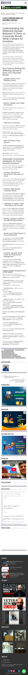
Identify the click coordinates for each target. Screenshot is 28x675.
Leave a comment (17, 23)
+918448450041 (5, 660)
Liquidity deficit (16, 356)
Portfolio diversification (8, 357)
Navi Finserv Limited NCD (15, 567)
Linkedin (14, 671)
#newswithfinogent (8, 508)
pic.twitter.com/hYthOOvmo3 (16, 516)
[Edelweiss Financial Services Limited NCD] (5, 563)
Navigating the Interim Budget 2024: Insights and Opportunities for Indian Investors (17, 574)
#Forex (10, 506)
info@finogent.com (7, 662)
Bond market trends (9, 349)
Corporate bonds (20, 349)
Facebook (9, 671)
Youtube (19, 671)
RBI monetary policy (20, 357)
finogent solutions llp (7, 351)
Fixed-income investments (8, 353)
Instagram (11, 671)
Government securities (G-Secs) (9, 354)
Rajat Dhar (5, 22)
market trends (19, 307)
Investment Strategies (10, 13)
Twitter (16, 671)
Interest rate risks (6, 356)
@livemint (6, 516)
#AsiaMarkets (15, 506)
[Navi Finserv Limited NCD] (5, 569)
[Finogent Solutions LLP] (6, 2)
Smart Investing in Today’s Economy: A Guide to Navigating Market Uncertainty (16, 380)
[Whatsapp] (24, 671)
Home (3, 13)
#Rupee (6, 506)
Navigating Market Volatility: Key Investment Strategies (11, 376)
